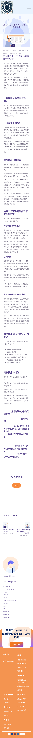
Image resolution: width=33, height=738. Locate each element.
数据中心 (5, 611)
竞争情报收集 (11, 53)
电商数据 (5, 53)
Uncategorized (8, 600)
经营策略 (8, 50)
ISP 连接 (5, 592)
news (4, 594)
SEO (4, 597)
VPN (4, 603)
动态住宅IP (25, 50)
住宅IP (19, 50)
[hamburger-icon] (29, 7)
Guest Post (7, 586)
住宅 (4, 608)
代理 (4, 50)
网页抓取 (14, 50)
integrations (7, 589)
